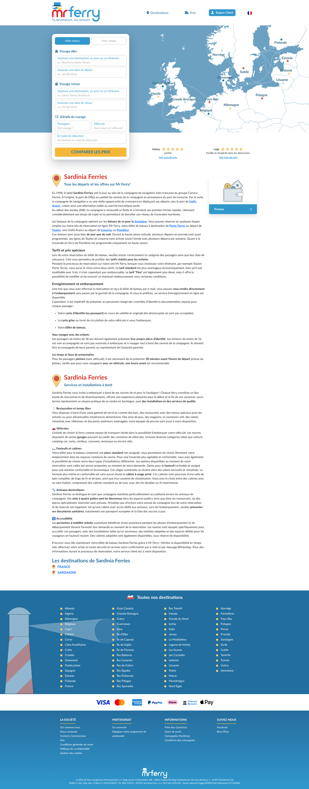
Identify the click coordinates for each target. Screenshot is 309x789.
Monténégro (176, 681)
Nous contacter (68, 732)
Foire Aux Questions (176, 727)
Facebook (222, 727)
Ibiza (119, 629)
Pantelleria (227, 613)
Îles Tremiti (175, 608)
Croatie (69, 655)
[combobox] (90, 62)
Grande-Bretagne (127, 613)
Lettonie (174, 660)
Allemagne (71, 618)
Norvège (226, 608)
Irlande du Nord (178, 618)
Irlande (173, 613)
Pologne (226, 624)
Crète (68, 650)
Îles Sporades (125, 686)
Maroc (173, 675)
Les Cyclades (177, 655)
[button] (251, 13)
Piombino (123, 230)
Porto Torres (177, 225)
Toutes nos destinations (160, 597)
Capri (68, 629)
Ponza (224, 629)
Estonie (69, 675)
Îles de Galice (125, 665)
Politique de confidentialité (75, 749)
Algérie (69, 613)
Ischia (172, 624)
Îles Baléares (124, 655)
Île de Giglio (124, 644)
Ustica (225, 665)
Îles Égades (123, 670)
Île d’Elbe (122, 634)
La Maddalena (177, 639)
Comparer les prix (90, 152)
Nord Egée (175, 686)
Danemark (71, 660)
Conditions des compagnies (180, 740)
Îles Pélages (124, 681)
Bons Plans (223, 732)
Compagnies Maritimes (177, 736)
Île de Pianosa (125, 650)
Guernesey (123, 624)
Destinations (159, 12)
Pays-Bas (226, 618)
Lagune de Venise (179, 644)
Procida (225, 634)
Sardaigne (140, 221)
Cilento (69, 634)
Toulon (56, 230)
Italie (172, 629)
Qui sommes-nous (70, 727)
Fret (193, 12)
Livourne (106, 230)
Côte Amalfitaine (75, 644)
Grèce (120, 618)
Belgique (70, 624)
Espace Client (224, 12)
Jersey (173, 634)
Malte (172, 670)
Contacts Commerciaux (73, 736)
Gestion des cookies (71, 753)
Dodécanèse (72, 665)
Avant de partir (173, 732)
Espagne (70, 670)
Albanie (69, 608)
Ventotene (227, 670)
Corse (68, 639)
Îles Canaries (125, 660)
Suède (224, 650)
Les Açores (175, 650)
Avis (62, 740)
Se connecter (119, 727)
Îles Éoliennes (125, 675)
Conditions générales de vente (76, 744)
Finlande (70, 681)
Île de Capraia (125, 639)
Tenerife (226, 655)
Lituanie (174, 665)
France (63, 567)
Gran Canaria (125, 608)
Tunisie (225, 660)
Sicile (224, 644)
